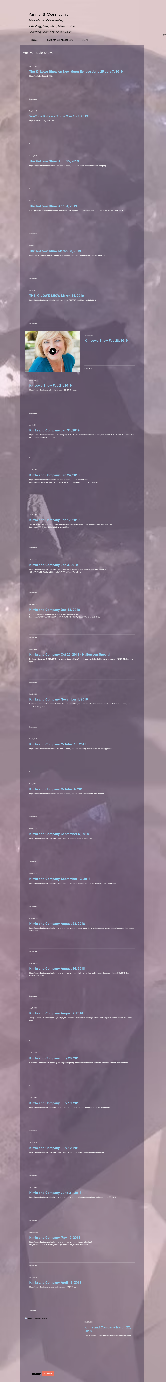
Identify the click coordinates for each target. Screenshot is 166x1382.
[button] (164, 35)
